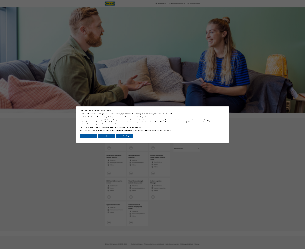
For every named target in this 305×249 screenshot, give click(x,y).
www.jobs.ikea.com (95, 114)
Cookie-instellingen (124, 136)
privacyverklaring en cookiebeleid (101, 130)
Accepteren (88, 136)
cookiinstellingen (165, 130)
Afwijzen (106, 136)
